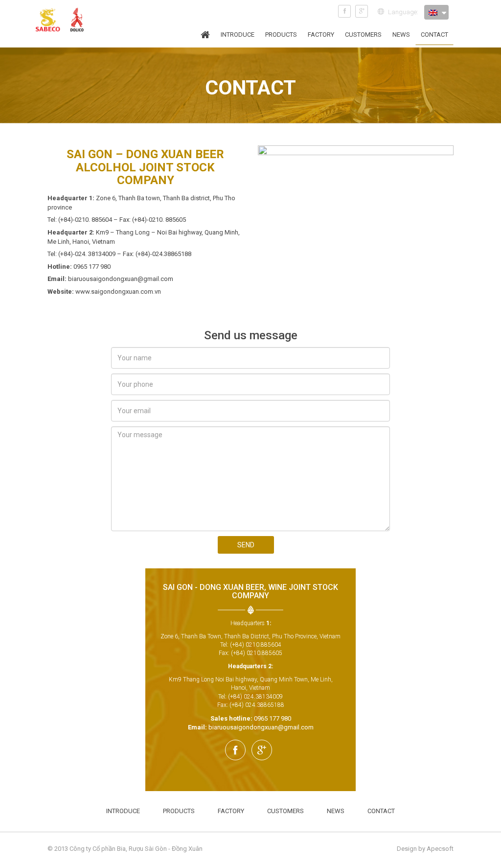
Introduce (237, 34)
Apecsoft (440, 848)
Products (281, 34)
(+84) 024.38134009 (255, 696)
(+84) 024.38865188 (256, 705)
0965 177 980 (272, 718)
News (401, 34)
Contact (434, 34)
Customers (363, 34)
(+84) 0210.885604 (255, 644)
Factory (321, 34)
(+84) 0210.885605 (256, 653)
